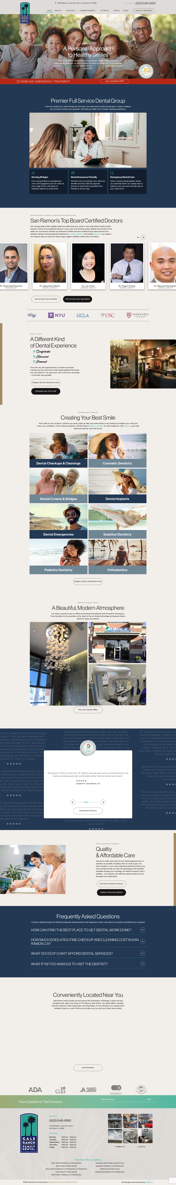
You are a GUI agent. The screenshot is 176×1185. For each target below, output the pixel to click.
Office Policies (72, 1182)
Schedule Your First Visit (45, 391)
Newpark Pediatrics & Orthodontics (110, 1166)
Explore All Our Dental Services (45, 383)
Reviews (117, 10)
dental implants (99, 66)
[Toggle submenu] (62, 11)
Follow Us (120, 1147)
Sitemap (51, 1182)
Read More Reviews (88, 811)
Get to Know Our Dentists (46, 299)
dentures (97, 234)
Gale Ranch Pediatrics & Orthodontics (66, 1175)
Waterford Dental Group (110, 1169)
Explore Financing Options (111, 892)
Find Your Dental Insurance (111, 884)
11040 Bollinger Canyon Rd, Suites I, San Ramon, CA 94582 (77, 3)
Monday (52, 1137)
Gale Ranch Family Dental (66, 1172)
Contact (125, 10)
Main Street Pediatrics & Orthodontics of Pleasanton (66, 1169)
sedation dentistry (96, 426)
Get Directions (88, 1068)
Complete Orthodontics (87, 10)
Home (49, 10)
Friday (52, 1147)
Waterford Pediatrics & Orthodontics (109, 1172)
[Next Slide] (143, 237)
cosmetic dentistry (76, 234)
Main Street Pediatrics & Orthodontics (66, 1163)
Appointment (143, 10)
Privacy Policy (61, 1182)
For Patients (105, 10)
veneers (127, 426)
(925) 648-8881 (140, 3)
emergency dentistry (69, 66)
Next (149, 1099)
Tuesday (52, 1140)
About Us (58, 10)
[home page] (25, 13)
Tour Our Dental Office (88, 710)
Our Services (70, 10)
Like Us (141, 1147)
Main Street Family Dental (66, 1166)
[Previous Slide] (138, 237)
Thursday (53, 1145)
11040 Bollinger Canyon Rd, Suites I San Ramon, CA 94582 (61, 1127)
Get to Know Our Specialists (77, 299)
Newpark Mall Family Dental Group (110, 1163)
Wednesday (54, 1142)
